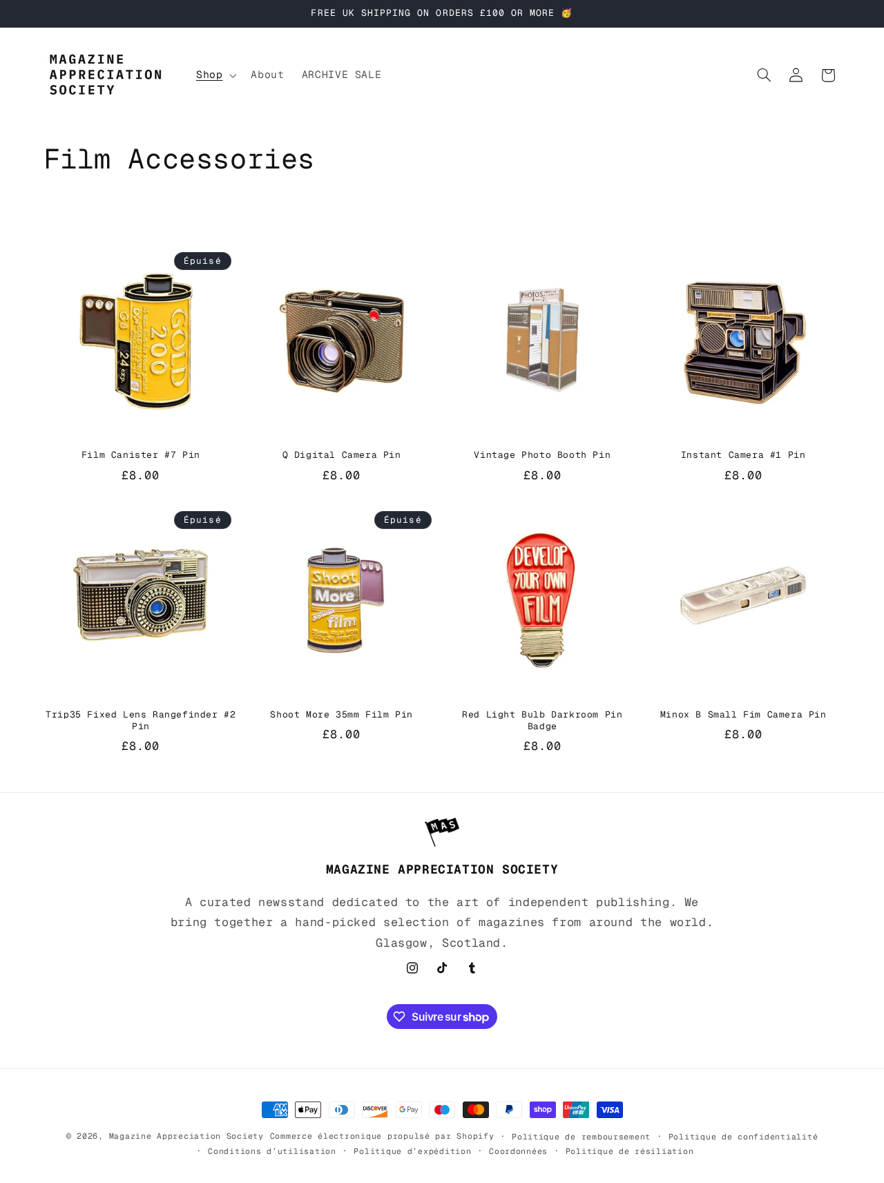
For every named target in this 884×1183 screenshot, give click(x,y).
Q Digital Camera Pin (341, 455)
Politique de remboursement (581, 1136)
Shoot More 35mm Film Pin (341, 714)
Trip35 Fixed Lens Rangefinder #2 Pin (141, 720)
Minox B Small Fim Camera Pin (743, 714)
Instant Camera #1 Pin (743, 455)
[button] (214, 75)
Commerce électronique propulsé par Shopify (382, 1136)
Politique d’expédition (412, 1151)
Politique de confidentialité (743, 1136)
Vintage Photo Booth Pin (542, 455)
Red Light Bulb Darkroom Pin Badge (542, 720)
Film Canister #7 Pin (140, 455)
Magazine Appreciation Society (186, 1136)
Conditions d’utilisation (272, 1151)
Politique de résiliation (630, 1151)
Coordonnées (518, 1151)
